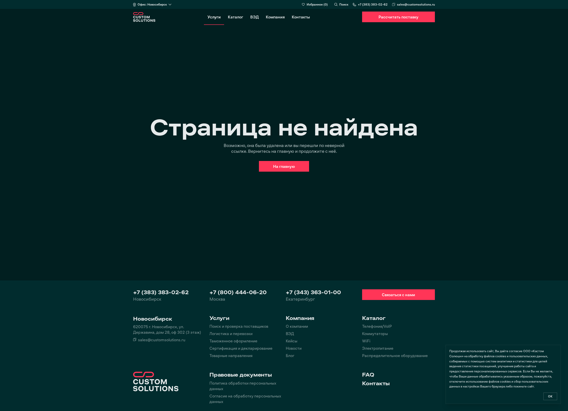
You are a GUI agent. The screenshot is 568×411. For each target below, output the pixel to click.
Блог (290, 355)
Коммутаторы (375, 333)
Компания (275, 16)
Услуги (214, 16)
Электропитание (377, 348)
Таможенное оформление (233, 340)
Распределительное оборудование (395, 355)
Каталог (235, 16)
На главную (284, 166)
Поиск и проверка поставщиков (238, 326)
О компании (297, 326)
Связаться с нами (398, 294)
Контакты (301, 16)
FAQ (368, 374)
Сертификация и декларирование (240, 348)
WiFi (366, 340)
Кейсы (291, 340)
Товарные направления (230, 355)
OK (550, 396)
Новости (294, 348)
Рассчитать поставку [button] (398, 16)
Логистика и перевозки (230, 333)
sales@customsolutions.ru (416, 4)
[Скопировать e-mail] (393, 4)
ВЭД (254, 16)
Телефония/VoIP (377, 326)
